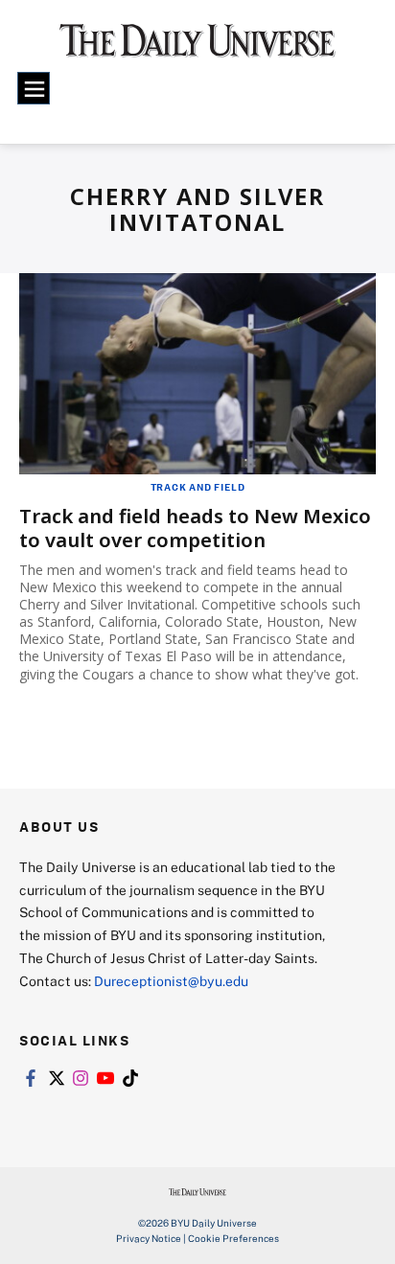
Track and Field (198, 487)
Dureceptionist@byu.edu (171, 981)
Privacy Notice (148, 1238)
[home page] (197, 48)
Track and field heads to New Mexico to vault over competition (195, 528)
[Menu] (33, 88)
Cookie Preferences (233, 1238)
